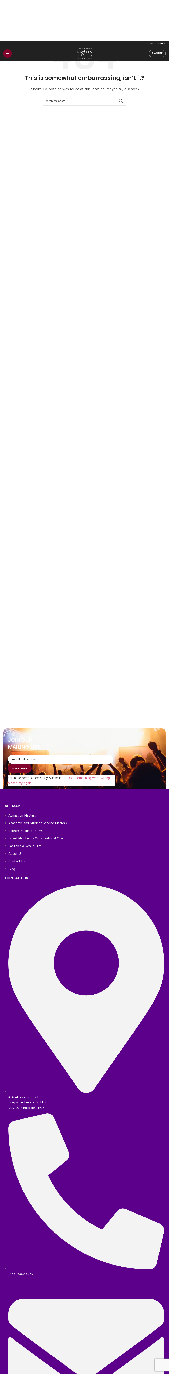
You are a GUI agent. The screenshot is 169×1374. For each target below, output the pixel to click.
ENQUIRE (157, 53)
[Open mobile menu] (7, 53)
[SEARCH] (121, 101)
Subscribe (19, 768)
